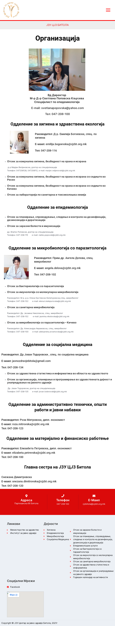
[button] (57, 25)
